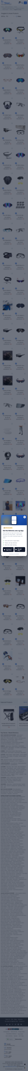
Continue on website (14, 553)
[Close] (24, 517)
